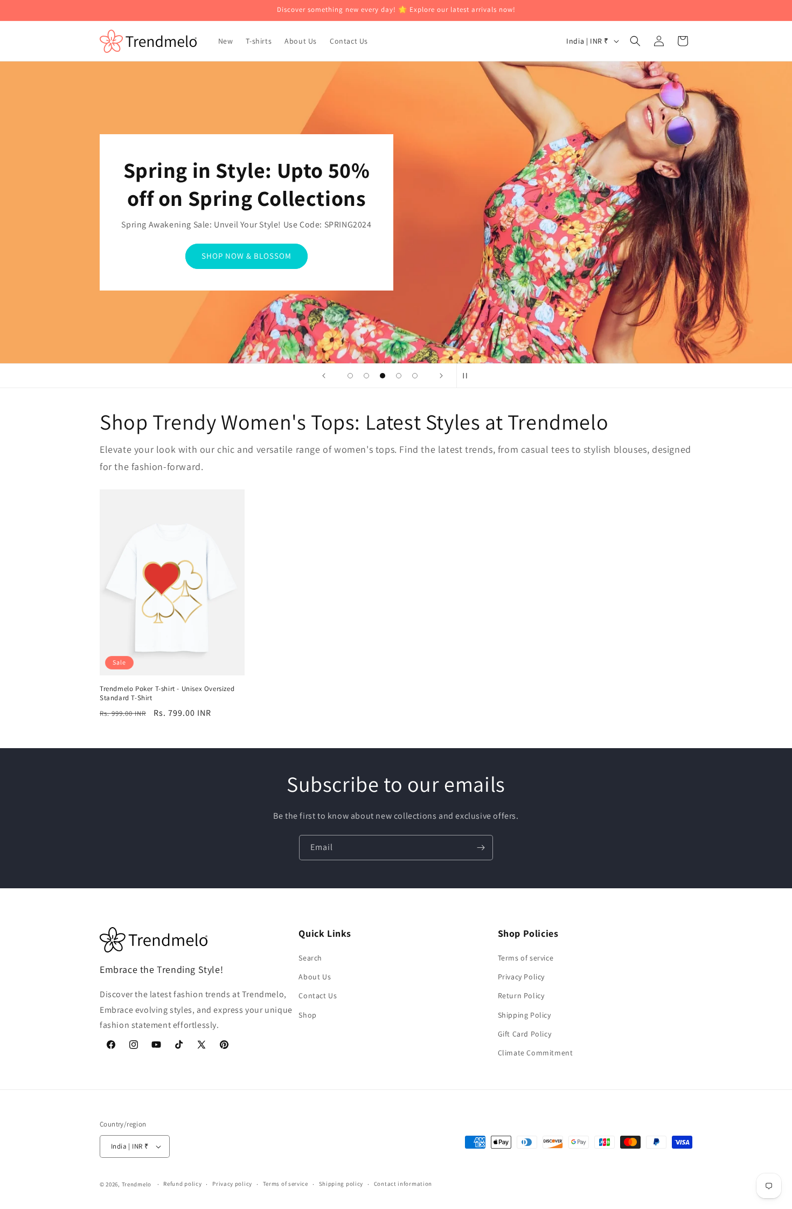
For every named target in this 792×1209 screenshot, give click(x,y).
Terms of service (526, 958)
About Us (314, 977)
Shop (307, 1015)
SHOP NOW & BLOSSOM (246, 256)
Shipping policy (341, 1183)
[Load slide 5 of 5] (415, 376)
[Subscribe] (480, 847)
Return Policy (521, 995)
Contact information (403, 1183)
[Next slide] (441, 376)
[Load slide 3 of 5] (382, 376)
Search (310, 958)
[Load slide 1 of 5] (350, 376)
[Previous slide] (324, 376)
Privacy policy (232, 1183)
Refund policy (182, 1183)
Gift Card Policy (525, 1034)
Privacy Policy (521, 977)
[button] (635, 41)
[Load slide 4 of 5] (399, 376)
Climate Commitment (535, 1053)
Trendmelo (136, 1184)
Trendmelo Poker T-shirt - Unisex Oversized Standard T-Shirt (167, 693)
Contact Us (317, 995)
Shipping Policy (524, 1015)
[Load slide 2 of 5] (366, 376)
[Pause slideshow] (468, 376)
